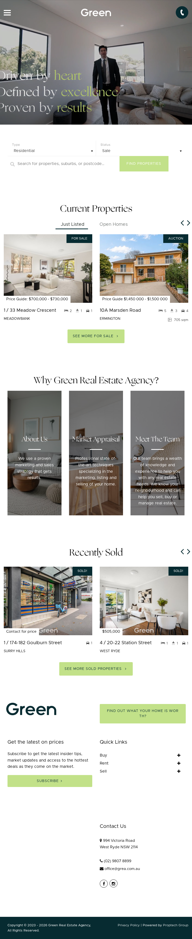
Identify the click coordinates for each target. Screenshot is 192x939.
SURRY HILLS (14, 651)
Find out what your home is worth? (142, 713)
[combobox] (52, 151)
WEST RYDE (110, 651)
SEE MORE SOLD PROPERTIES (93, 669)
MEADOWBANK (17, 318)
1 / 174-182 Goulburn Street (33, 642)
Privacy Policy (129, 925)
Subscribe (48, 781)
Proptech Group (175, 925)
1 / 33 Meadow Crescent (30, 310)
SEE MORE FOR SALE (94, 336)
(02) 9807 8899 (117, 861)
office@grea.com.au (122, 869)
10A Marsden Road (120, 310)
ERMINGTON (110, 318)
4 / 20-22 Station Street (126, 642)
